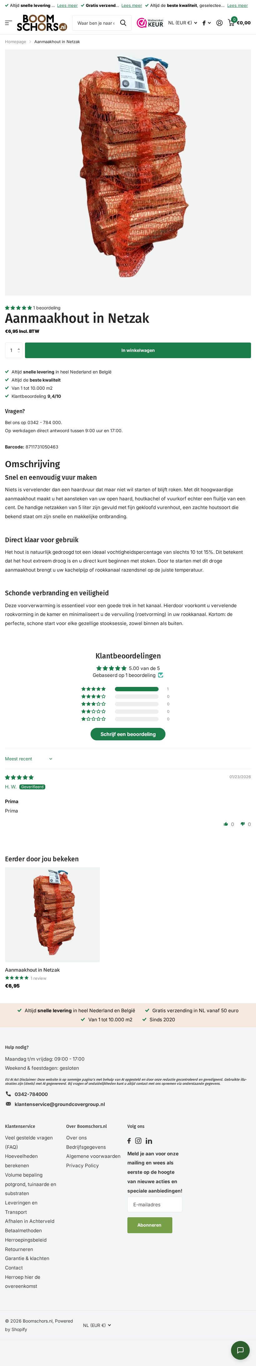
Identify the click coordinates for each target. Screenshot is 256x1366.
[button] (19, 307)
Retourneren (19, 1249)
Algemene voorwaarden (93, 1156)
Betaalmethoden (23, 1230)
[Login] (219, 23)
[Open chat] (240, 1350)
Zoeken (123, 23)
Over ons (76, 1138)
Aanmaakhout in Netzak (32, 970)
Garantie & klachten (27, 1258)
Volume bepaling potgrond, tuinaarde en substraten (30, 1184)
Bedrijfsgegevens (86, 1147)
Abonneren (149, 1225)
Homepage (15, 41)
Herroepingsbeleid (26, 1240)
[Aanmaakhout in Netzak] (52, 914)
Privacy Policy (82, 1165)
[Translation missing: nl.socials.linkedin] (149, 1141)
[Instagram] (138, 1141)
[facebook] (129, 1141)
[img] (19, 777)
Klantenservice (20, 1126)
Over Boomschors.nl (86, 1126)
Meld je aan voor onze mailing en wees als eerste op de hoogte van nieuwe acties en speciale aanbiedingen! (154, 1172)
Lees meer (67, 5)
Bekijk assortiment (8, 23)
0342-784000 (31, 1094)
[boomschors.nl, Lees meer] (206, 23)
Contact (14, 1268)
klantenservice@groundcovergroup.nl (60, 1104)
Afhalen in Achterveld (29, 1221)
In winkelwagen (138, 350)
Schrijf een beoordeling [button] (128, 734)
